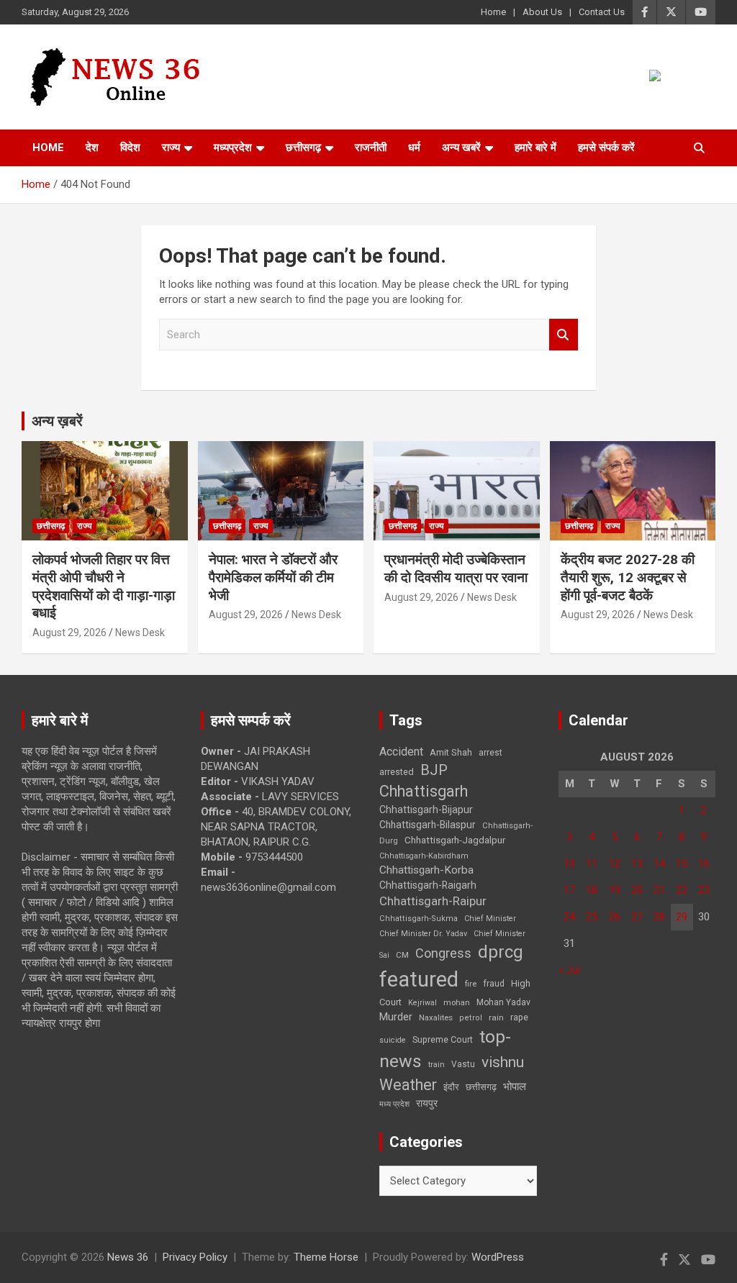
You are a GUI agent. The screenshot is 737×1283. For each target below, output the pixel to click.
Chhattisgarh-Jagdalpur (454, 839)
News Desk (140, 632)
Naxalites (436, 1017)
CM (402, 955)
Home (493, 11)
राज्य (171, 147)
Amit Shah (451, 752)
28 (659, 916)
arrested (396, 771)
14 (659, 863)
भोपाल (514, 1086)
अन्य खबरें (461, 147)
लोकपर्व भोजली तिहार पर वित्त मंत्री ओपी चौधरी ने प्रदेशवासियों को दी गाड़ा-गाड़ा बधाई (103, 586)
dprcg (500, 952)
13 (637, 863)
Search (563, 335)
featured (418, 979)
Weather (408, 1085)
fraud (494, 984)
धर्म (414, 147)
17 (569, 890)
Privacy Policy (195, 1257)
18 (591, 890)
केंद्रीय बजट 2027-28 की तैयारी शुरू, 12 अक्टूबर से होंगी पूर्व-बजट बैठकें (628, 577)
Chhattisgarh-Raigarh (427, 885)
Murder (395, 1016)
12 (614, 863)
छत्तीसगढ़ (481, 1087)
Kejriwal (422, 1002)
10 (569, 863)
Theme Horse (326, 1257)
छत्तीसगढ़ (303, 147)
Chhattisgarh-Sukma (418, 918)
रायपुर (427, 1103)
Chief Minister (490, 918)
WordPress (497, 1257)
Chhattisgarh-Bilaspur (427, 824)
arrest (490, 753)
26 (614, 916)
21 (659, 890)
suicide (392, 1040)
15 (681, 863)
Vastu (463, 1064)
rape (519, 1017)
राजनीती (370, 147)
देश (92, 147)
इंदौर (451, 1087)
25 (591, 916)
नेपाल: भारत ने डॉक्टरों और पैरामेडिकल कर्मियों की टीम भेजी (273, 577)
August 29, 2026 (69, 632)
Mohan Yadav (503, 1002)
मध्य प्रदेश (394, 1104)
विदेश (130, 147)
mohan (456, 1002)
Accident (401, 751)
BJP (434, 770)
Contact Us (602, 11)
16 (704, 863)
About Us (542, 11)
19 (614, 890)
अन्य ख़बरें (57, 421)
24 (569, 916)
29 (681, 916)
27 (637, 916)
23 (704, 890)
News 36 (127, 1257)
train (436, 1064)
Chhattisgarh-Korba (426, 869)
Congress (443, 953)
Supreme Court (442, 1039)
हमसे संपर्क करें (606, 147)
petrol (470, 1018)
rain (496, 1017)
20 (637, 890)
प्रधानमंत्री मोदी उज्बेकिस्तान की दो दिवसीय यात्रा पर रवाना (456, 568)
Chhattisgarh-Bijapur (426, 809)
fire (470, 984)
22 (681, 890)
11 (591, 863)
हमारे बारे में (535, 147)
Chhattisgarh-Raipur (433, 901)
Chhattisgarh (423, 791)
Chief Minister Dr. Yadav (423, 933)
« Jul (569, 970)
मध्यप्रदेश (233, 147)
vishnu (502, 1062)
